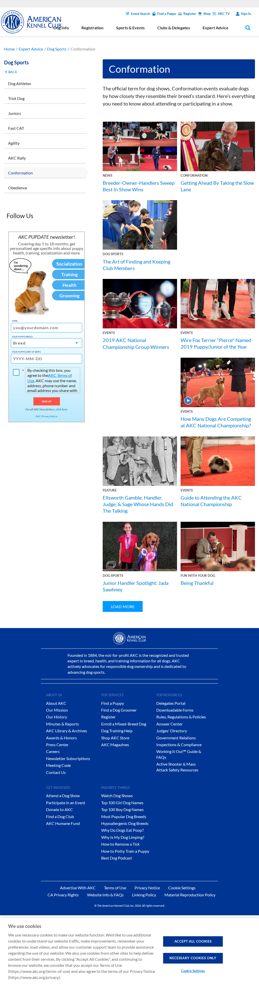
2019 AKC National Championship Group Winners (136, 343)
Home (9, 48)
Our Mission (57, 710)
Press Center (57, 744)
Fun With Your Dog (198, 576)
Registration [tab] (92, 27)
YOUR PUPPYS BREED (22, 336)
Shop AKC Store (115, 737)
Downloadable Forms (174, 710)
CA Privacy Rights (63, 894)
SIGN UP (47, 401)
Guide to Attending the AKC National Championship (211, 500)
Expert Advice (31, 48)
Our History (56, 716)
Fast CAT (16, 128)
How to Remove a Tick (120, 844)
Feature (110, 490)
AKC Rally (17, 157)
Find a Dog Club (60, 816)
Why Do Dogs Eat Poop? (122, 830)
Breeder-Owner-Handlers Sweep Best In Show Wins (139, 186)
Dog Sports (57, 48)
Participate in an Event (65, 802)
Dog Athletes (19, 83)
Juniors (14, 113)
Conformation (20, 172)
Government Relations (176, 737)
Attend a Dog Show (63, 795)
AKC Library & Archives (66, 730)
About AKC (56, 703)
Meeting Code (58, 765)
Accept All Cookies (193, 941)
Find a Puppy (166, 14)
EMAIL (15, 321)
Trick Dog (16, 98)
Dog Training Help (117, 730)
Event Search (140, 14)
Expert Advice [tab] (215, 27)
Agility (13, 143)
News (107, 175)
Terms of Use (115, 887)
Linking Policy (144, 894)
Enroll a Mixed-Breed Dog (123, 723)
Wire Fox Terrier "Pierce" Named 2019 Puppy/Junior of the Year (216, 343)
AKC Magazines (115, 744)
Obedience (17, 187)
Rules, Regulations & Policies (181, 716)
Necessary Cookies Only (192, 958)
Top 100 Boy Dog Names (122, 809)
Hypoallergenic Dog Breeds (124, 823)
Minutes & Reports (62, 723)
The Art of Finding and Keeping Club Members (136, 264)
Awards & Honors (61, 737)
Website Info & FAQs (105, 894)
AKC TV (224, 14)
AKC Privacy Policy (46, 416)
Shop (206, 14)
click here (62, 409)
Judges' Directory (171, 730)
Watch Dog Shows (117, 795)
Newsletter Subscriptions (68, 758)
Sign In (246, 14)
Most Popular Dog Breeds (123, 816)
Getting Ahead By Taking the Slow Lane (217, 186)
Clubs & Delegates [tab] (173, 27)
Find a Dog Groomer (119, 710)
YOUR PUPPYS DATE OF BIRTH (26, 352)
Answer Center (169, 723)
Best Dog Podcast (116, 857)
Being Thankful (197, 583)
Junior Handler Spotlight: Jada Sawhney (135, 586)
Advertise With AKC (78, 887)
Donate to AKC (59, 809)
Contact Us (56, 772)
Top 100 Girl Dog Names (122, 802)
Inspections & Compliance (179, 744)
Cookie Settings (193, 971)
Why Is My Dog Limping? (122, 837)
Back (12, 72)
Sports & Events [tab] (130, 27)
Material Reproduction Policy (189, 894)
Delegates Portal (170, 703)
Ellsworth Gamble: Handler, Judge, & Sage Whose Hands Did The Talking (138, 504)
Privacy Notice (147, 887)
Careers (53, 751)
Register (189, 14)
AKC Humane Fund (63, 823)
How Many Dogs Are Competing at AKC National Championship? (216, 422)
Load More (123, 606)
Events (109, 333)
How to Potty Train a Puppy (125, 851)
